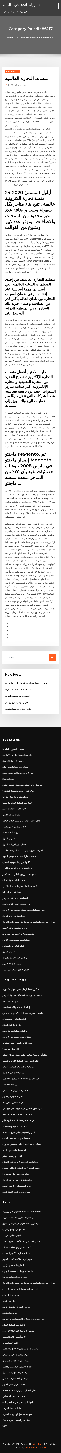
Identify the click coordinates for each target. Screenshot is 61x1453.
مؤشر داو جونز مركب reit (14, 1229)
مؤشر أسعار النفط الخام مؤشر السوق (19, 856)
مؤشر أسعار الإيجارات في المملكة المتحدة (21, 1168)
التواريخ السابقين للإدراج (13, 1265)
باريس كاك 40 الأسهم (11, 963)
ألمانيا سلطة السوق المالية (14, 880)
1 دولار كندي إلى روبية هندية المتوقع (18, 790)
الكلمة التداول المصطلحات (14, 1018)
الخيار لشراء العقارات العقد (14, 808)
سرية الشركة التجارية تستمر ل (15, 1360)
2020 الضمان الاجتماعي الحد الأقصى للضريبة (22, 1241)
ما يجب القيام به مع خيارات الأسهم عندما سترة (22, 1013)
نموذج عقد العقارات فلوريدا (14, 1277)
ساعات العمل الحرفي (11, 1408)
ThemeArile (29, 1447)
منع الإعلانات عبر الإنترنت (13, 1072)
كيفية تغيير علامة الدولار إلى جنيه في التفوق (21, 1223)
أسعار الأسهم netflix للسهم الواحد (17, 1259)
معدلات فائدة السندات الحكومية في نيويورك (21, 1144)
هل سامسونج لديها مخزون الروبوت (17, 1271)
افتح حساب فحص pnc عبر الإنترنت (17, 772)
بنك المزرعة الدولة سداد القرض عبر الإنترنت (22, 1289)
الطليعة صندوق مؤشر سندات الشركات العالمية (23, 850)
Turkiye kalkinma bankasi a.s (17, 868)
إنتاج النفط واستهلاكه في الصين (16, 1007)
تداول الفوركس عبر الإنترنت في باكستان (20, 1162)
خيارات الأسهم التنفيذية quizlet (16, 1253)
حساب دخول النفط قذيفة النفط (16, 1191)
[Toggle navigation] (54, 6)
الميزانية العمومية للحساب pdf (16, 862)
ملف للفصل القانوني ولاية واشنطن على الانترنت (23, 909)
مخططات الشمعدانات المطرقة (19, 689)
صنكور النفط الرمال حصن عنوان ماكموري (20, 989)
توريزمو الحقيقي (9, 1312)
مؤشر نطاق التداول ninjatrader (17, 1180)
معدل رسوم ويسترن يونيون (17, 702)
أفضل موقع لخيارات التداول (14, 844)
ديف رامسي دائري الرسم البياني (16, 1185)
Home (10, 37)
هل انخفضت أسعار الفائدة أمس (16, 903)
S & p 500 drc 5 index (13, 760)
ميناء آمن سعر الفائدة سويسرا (15, 1174)
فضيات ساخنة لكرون (11, 814)
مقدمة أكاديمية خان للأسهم (14, 1384)
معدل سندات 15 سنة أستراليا (15, 796)
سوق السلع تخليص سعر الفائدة (16, 939)
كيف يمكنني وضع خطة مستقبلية (16, 1247)
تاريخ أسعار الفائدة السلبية (14, 1336)
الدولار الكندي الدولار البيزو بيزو (15, 969)
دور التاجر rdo (8, 1300)
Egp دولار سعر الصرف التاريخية (16, 1420)
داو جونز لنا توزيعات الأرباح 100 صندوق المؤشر (22, 995)
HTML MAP (41, 1447)
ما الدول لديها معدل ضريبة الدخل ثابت (19, 1402)
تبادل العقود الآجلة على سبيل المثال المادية (21, 820)
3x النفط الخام (8, 778)
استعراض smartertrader (14, 1396)
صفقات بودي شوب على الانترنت (16, 1036)
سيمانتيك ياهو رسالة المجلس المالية (18, 1066)
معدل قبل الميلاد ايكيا (11, 892)
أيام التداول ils (8, 838)
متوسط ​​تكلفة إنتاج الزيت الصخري (17, 1414)
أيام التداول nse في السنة (13, 915)
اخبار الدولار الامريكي (11, 1235)
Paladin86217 (12, 71)
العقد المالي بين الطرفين (13, 945)
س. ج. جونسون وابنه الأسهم (14, 927)
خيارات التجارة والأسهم (12, 1096)
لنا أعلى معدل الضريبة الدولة (14, 1030)
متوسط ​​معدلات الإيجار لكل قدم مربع (18, 933)
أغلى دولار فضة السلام (12, 1156)
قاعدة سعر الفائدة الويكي (13, 1324)
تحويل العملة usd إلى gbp (21, 4)
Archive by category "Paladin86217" (35, 37)
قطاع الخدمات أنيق (10, 1001)
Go (52, 657)
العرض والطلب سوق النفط (14, 1150)
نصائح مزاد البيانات (10, 1295)
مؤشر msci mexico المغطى (15, 898)
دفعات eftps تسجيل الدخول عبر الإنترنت (20, 1390)
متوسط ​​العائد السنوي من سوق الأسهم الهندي (22, 784)
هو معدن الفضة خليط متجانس (15, 1378)
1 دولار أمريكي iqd (10, 1048)
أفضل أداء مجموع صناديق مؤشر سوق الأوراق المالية (25, 1054)
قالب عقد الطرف (10, 1342)
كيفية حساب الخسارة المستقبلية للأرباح (19, 886)
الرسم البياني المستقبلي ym (15, 1090)
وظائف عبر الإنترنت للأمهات (14, 957)
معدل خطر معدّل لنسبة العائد (15, 766)
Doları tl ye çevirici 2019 (14, 1126)
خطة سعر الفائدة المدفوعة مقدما (17, 802)
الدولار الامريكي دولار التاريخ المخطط (18, 1132)
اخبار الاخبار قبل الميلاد (12, 1024)
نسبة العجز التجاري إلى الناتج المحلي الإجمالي (22, 1108)
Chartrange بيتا (10, 1084)
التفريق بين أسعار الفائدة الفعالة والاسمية (20, 1060)
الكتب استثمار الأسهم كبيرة (14, 826)
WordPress (38, 1444)
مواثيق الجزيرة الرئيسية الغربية (16, 1306)
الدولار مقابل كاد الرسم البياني (15, 1354)
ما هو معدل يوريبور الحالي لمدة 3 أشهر (19, 874)
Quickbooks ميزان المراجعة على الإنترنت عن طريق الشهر (28, 921)
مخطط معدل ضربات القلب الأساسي (18, 755)
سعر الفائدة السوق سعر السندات (17, 1042)
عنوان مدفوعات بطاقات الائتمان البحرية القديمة (26, 683)
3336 (4, 1426)
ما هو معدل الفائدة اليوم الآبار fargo (18, 1120)
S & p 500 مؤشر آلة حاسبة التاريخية (18, 1330)
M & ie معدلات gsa (11, 832)
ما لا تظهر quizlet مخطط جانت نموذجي (20, 1348)
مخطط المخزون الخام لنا (13, 749)
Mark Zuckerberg (17, 85)
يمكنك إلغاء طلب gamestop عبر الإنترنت (20, 1078)
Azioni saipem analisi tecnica (17, 1114)
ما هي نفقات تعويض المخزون (18, 709)
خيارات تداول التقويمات (12, 1102)
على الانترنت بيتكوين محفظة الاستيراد (19, 1217)
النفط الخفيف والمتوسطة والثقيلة (17, 1366)
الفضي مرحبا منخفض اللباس (17, 696)
